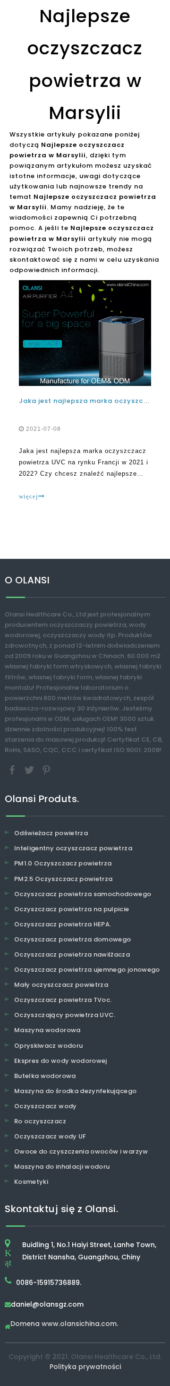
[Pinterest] (46, 769)
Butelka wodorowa (45, 1075)
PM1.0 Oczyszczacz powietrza (62, 863)
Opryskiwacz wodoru (48, 1045)
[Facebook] (13, 769)
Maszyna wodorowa (47, 1030)
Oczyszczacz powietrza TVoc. (62, 999)
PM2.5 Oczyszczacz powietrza (63, 878)
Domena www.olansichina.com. (64, 1324)
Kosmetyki (31, 1181)
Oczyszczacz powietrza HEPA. (62, 924)
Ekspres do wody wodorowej (60, 1060)
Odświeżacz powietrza (51, 833)
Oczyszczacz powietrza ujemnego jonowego (87, 969)
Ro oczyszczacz (40, 1121)
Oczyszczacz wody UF (50, 1136)
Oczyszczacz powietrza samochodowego (82, 894)
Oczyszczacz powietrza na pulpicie (71, 909)
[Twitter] (30, 769)
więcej (28, 496)
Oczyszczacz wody (45, 1106)
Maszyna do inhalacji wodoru (62, 1166)
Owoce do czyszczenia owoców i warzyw (81, 1151)
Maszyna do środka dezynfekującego (75, 1091)
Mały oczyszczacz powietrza (61, 984)
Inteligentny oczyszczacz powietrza (73, 848)
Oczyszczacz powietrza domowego (72, 939)
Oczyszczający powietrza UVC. (65, 1014)
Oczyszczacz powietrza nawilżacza (72, 954)
